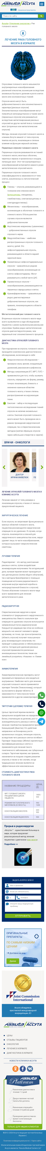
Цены (10, 1035)
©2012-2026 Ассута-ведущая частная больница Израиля (22, 1134)
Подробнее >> (11, 844)
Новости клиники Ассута (23, 1061)
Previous (4, 467)
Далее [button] (13, 961)
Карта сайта (36, 1141)
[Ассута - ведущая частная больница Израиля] (18, 4)
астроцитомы (14, 195)
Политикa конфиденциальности (16, 1141)
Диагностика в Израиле (20, 1053)
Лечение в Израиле (17, 1048)
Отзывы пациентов (17, 1040)
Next (41, 467)
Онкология (13, 1044)
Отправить (23, 916)
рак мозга (32, 840)
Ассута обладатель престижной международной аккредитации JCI (23, 1010)
